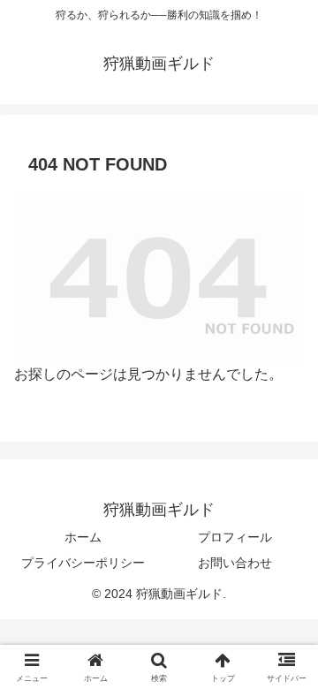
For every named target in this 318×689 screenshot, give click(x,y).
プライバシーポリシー (83, 563)
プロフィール (235, 537)
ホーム (83, 537)
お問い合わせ (235, 563)
